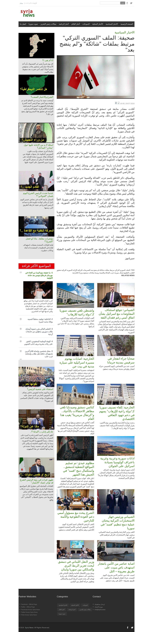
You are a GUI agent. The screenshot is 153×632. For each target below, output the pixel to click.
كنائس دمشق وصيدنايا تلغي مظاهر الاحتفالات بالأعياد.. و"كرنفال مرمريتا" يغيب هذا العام (77, 413)
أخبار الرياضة (64, 24)
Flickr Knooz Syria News (29, 615)
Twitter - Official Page (28, 607)
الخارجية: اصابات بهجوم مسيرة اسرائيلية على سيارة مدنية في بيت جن (77, 362)
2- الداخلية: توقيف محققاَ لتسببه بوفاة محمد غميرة (40, 320)
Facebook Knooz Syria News (30, 609)
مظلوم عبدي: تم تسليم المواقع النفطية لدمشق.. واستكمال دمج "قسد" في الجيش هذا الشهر (78, 468)
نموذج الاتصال (99, 607)
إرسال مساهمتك (100, 604)
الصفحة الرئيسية (127, 24)
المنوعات (86, 24)
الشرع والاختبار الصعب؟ (42, 97)
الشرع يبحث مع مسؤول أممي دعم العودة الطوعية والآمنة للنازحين (75, 516)
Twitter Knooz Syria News (29, 612)
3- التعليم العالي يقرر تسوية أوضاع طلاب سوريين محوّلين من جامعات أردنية (39, 331)
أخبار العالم (75, 24)
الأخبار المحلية (97, 24)
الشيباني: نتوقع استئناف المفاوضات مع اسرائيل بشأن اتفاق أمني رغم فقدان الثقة (116, 313)
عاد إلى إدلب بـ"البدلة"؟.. (41, 431)
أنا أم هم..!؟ (47, 60)
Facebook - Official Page (29, 604)
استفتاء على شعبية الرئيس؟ (40, 389)
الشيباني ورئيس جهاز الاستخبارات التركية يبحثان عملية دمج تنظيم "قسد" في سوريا (117, 522)
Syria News (29, 628)
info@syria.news (100, 609)
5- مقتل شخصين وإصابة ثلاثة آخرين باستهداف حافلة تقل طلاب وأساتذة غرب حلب (39, 353)
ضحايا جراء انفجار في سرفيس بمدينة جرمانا (120, 360)
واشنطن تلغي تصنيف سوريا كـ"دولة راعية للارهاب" (77, 312)
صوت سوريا (33, 24)
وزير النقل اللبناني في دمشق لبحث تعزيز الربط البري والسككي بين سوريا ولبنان (76, 565)
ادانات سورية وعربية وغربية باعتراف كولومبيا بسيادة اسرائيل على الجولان (117, 462)
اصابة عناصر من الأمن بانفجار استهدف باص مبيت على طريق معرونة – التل (116, 567)
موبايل (21, 3)
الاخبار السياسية (112, 24)
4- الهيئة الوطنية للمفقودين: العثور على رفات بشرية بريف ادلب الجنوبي (38, 342)
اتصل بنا (23, 24)
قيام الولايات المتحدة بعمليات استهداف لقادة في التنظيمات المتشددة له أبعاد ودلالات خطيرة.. (38, 247)
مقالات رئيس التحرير (48, 24)
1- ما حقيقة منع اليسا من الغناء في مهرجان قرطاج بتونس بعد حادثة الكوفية (39, 275)
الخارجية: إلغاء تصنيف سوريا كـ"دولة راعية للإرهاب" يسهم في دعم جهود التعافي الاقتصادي (116, 413)
